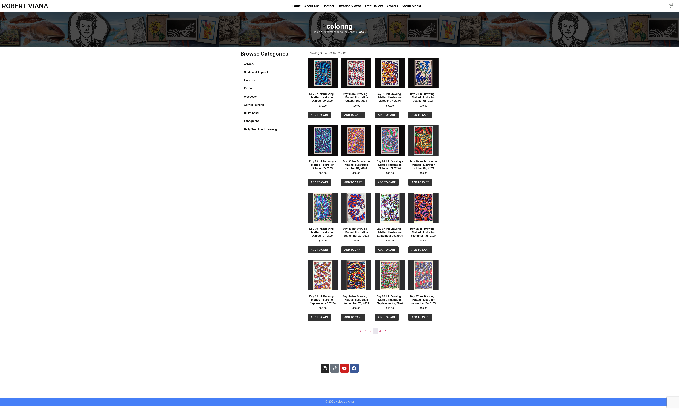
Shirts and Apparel (256, 72)
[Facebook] (354, 368)
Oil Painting (251, 113)
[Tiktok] (334, 368)
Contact (328, 6)
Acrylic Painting (254, 104)
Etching (248, 88)
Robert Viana (25, 6)
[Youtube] (344, 368)
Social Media (411, 6)
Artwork (392, 6)
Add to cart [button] (319, 115)
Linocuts (249, 80)
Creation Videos (349, 6)
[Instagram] (325, 368)
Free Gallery (374, 6)
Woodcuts (250, 96)
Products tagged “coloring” (339, 31)
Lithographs (251, 121)
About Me (311, 6)
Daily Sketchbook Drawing (260, 129)
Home (296, 6)
